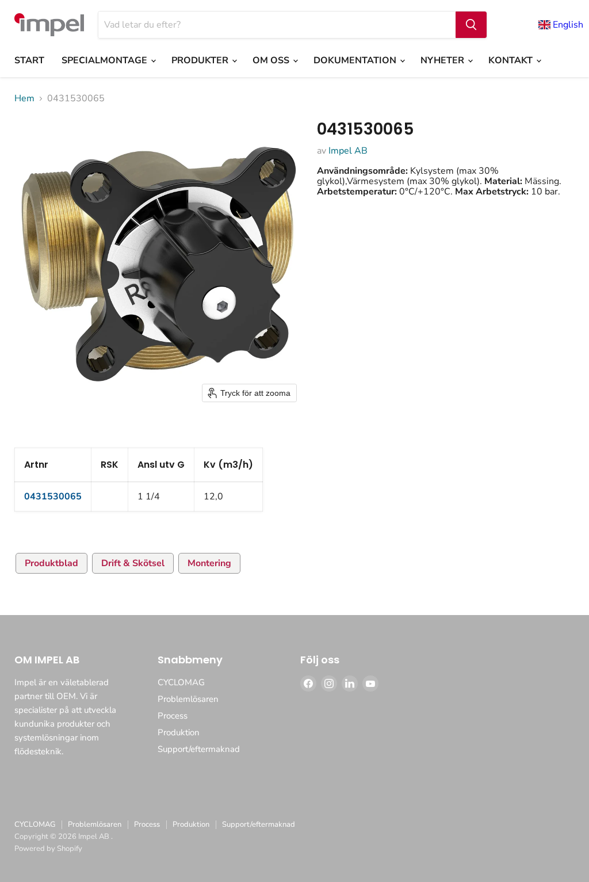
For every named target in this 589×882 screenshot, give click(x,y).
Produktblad (51, 563)
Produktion (179, 732)
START (29, 60)
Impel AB (348, 150)
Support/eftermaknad (199, 749)
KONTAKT (511, 60)
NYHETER (443, 60)
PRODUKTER (201, 60)
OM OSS (272, 60)
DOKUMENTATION (356, 60)
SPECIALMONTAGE (106, 60)
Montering (209, 563)
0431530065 (53, 496)
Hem (24, 98)
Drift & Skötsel (133, 563)
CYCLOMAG (181, 682)
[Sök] (471, 25)
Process (173, 715)
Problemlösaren (188, 699)
